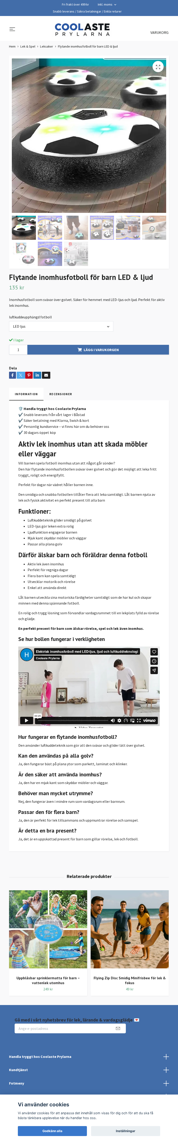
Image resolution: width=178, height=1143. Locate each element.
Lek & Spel (27, 46)
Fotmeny (16, 1083)
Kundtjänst (18, 1069)
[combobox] (61, 326)
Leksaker (46, 46)
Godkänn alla (52, 1131)
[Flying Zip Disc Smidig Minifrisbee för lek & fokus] (130, 931)
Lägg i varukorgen (101, 349)
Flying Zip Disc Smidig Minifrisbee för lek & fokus (130, 980)
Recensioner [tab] (60, 394)
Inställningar (125, 1131)
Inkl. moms (105, 4)
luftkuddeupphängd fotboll (30, 317)
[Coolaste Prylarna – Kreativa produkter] (82, 29)
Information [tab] (26, 394)
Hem (12, 46)
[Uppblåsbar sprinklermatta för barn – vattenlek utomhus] (48, 931)
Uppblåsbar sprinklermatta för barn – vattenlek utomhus (48, 980)
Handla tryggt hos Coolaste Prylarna (40, 1056)
